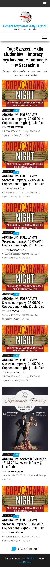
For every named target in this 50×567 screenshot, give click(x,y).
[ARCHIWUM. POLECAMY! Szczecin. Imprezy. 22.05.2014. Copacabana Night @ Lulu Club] (25, 154)
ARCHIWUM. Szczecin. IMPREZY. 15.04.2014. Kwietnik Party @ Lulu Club (24, 463)
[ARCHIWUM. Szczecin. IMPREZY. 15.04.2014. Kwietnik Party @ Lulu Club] (25, 418)
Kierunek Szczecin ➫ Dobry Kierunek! (25, 26)
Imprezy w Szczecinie (16, 188)
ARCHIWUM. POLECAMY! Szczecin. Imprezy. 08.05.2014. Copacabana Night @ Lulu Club (23, 303)
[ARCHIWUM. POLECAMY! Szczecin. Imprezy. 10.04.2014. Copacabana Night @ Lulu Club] (25, 498)
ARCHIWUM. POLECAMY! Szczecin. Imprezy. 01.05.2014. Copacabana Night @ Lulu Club (23, 364)
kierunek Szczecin (15, 127)
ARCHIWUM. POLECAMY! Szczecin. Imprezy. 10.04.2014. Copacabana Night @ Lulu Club (23, 524)
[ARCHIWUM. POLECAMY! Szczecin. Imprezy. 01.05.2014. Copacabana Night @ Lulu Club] (25, 338)
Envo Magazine (25, 562)
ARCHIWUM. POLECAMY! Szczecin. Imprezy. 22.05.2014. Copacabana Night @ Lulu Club (23, 180)
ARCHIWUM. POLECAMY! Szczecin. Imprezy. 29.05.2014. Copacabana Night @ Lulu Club (23, 119)
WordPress (32, 558)
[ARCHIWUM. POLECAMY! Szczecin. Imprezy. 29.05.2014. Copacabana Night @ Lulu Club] (25, 93)
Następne (32, 548)
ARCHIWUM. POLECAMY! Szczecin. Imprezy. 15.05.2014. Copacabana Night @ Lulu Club (23, 241)
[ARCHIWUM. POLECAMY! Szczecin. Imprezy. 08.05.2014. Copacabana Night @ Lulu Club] (25, 277)
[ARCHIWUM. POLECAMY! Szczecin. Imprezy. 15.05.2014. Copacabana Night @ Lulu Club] (25, 215)
